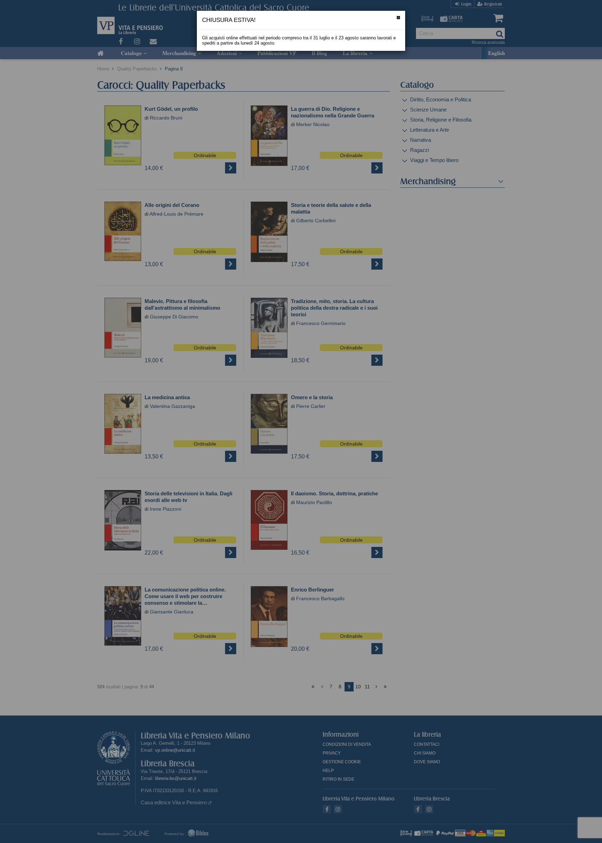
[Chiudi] (398, 17)
